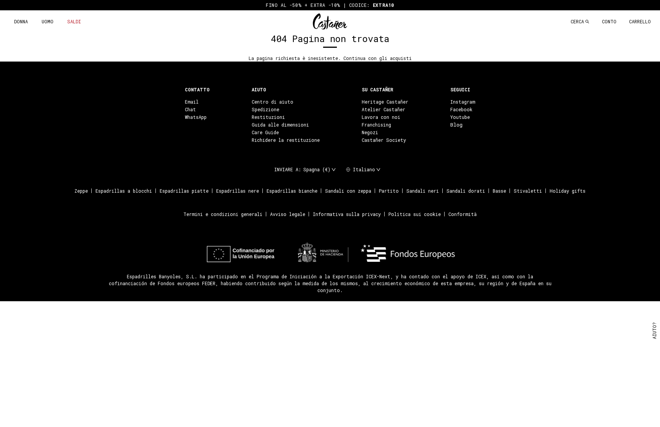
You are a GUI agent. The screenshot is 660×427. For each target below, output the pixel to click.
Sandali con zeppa (348, 191)
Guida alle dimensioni (280, 125)
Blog (456, 124)
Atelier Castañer (383, 109)
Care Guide (265, 132)
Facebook (461, 109)
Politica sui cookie (414, 214)
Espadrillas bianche (292, 191)
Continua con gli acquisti (377, 58)
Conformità (462, 214)
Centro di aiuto (272, 102)
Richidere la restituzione (286, 140)
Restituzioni (268, 117)
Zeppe (81, 191)
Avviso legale (287, 214)
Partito (389, 191)
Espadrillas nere (237, 191)
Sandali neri (422, 191)
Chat (190, 109)
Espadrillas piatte (184, 191)
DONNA (21, 21)
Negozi (370, 132)
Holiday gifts (568, 191)
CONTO (609, 21)
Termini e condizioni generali (222, 214)
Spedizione (265, 109)
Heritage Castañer (385, 102)
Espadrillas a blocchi (123, 191)
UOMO (47, 21)
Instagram (462, 102)
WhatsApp (196, 117)
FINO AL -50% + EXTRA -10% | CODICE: (330, 5)
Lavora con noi (381, 117)
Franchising (376, 125)
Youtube (460, 117)
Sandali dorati (465, 191)
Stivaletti (528, 191)
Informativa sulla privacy (347, 214)
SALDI (74, 21)
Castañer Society (384, 140)
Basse (499, 191)
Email (192, 102)
